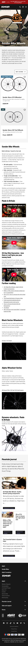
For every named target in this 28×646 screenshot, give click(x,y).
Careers (4, 591)
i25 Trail (12, 390)
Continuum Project (6, 588)
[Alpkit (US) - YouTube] (17, 623)
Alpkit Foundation (6, 572)
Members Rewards (6, 584)
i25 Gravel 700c (6, 390)
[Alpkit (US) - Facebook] (4, 623)
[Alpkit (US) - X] (14, 623)
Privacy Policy (14, 628)
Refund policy (5, 597)
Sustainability (5, 586)
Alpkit (3, 566)
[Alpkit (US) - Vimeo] (21, 623)
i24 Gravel (9, 340)
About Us (4, 590)
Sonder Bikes (5, 569)
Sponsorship (5, 593)
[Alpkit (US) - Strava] (24, 623)
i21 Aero (4, 340)
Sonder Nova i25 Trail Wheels (13, 130)
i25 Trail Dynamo (19, 390)
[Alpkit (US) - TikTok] (10, 623)
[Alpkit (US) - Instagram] (7, 623)
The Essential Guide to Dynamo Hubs (13, 298)
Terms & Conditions (14, 626)
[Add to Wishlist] (24, 77)
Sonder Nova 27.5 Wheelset (12, 97)
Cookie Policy (14, 631)
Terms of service (6, 595)
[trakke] (8, 2)
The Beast (6, 307)
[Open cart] (23, 7)
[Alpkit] (3, 2)
